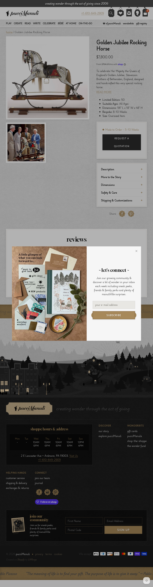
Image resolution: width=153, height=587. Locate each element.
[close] (136, 251)
